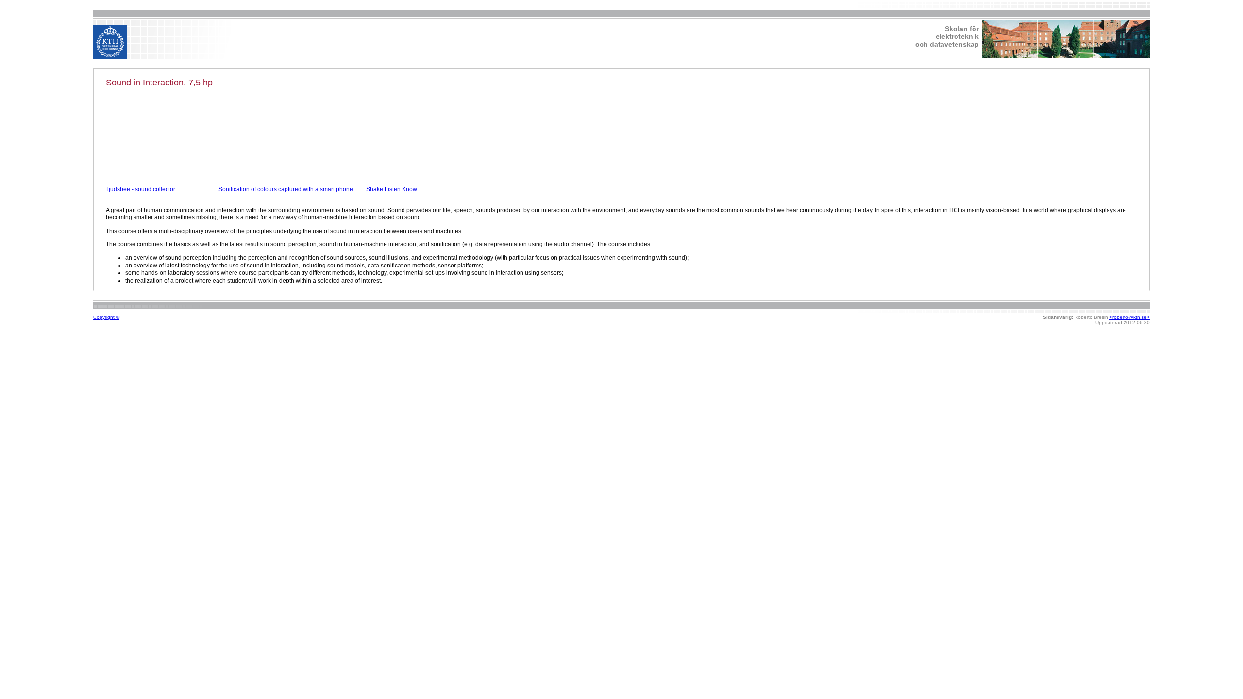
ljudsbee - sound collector (141, 189)
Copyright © (106, 317)
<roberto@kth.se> (1129, 317)
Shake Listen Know (391, 189)
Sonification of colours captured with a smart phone (285, 189)
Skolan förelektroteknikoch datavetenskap (947, 36)
